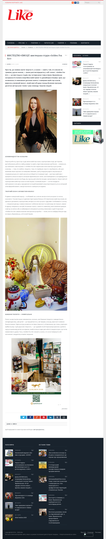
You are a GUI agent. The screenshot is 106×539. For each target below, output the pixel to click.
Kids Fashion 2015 (21, 517)
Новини (64, 64)
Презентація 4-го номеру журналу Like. (91, 103)
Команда (90, 532)
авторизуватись (38, 429)
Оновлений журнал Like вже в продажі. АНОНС (23, 454)
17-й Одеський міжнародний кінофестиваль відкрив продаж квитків (57, 468)
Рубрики (34, 43)
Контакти (85, 43)
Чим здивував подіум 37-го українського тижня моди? (91, 114)
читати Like (49, 43)
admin (9, 64)
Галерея (61, 43)
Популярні (77, 55)
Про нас (21, 43)
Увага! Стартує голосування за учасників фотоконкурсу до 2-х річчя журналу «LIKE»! (92, 68)
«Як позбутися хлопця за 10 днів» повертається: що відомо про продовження (49, 3)
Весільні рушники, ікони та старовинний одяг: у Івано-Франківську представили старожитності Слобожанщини (57, 517)
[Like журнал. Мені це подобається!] (20, 15)
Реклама (73, 43)
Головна (10, 43)
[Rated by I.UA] (88, 536)
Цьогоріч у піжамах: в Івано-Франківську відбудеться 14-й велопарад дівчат (56, 501)
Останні (85, 55)
